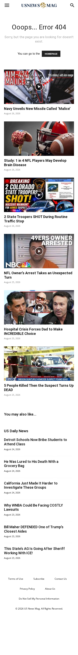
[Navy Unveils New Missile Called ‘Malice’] (39, 87)
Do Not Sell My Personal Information (39, 598)
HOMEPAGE (51, 53)
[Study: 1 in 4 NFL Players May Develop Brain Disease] (39, 138)
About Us (50, 588)
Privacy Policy (27, 588)
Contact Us (61, 578)
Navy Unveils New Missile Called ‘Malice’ (37, 109)
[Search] (72, 5)
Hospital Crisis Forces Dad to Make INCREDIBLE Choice (33, 331)
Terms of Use (15, 578)
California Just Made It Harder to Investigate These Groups (31, 485)
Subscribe (38, 578)
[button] (6, 5)
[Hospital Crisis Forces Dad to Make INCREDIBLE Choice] (39, 307)
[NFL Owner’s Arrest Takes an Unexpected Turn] (39, 251)
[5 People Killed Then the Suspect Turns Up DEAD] (39, 363)
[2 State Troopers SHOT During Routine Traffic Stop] (39, 195)
